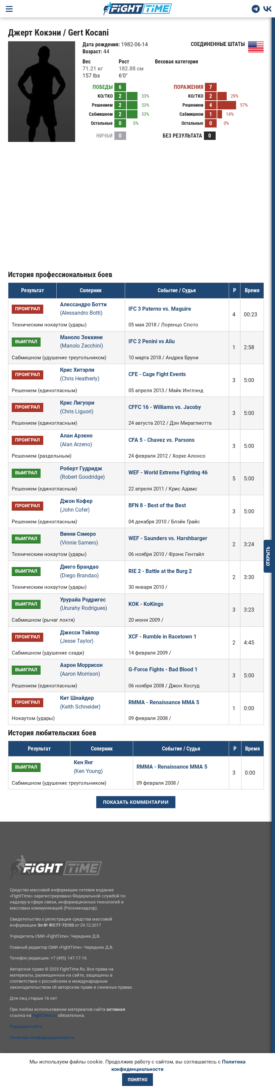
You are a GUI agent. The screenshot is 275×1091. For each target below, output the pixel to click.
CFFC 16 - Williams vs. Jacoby (164, 407)
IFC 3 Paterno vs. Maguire (159, 309)
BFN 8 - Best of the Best (157, 505)
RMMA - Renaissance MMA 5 (163, 702)
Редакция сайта (26, 1026)
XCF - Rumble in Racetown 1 (162, 636)
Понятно (137, 1079)
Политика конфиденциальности (42, 1037)
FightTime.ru (44, 1015)
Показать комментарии (136, 802)
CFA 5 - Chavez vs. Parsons (161, 440)
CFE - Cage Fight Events (157, 374)
